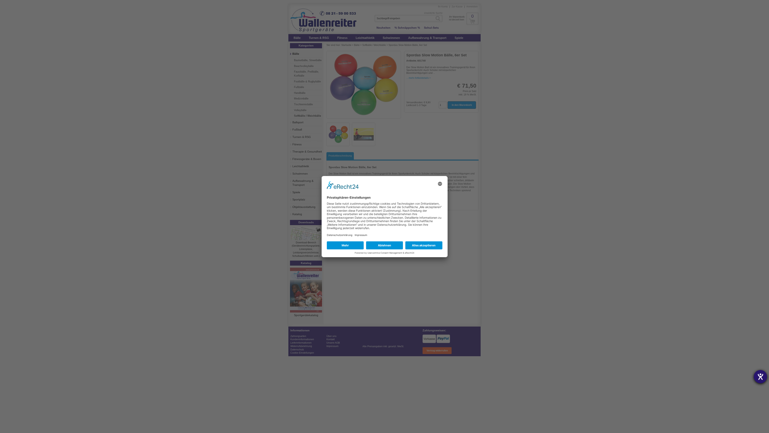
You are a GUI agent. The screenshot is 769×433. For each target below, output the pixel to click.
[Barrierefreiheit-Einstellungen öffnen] (760, 376)
